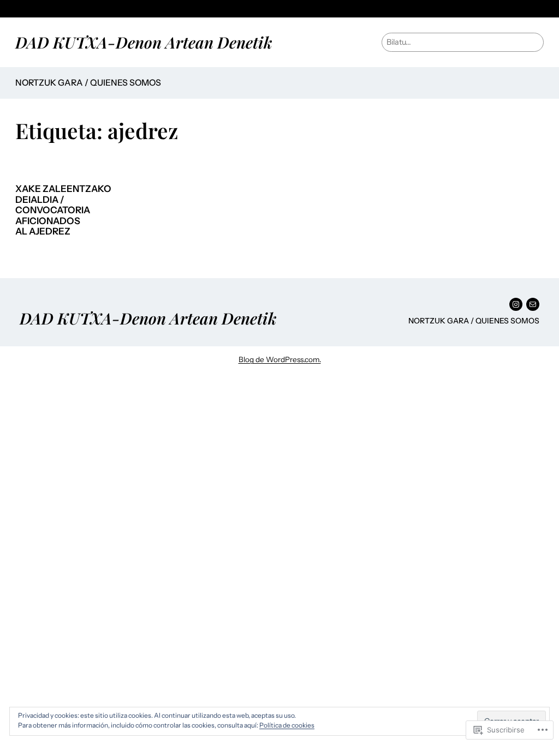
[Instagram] (515, 304)
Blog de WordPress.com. (280, 359)
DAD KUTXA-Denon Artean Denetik (143, 42)
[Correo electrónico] (532, 304)
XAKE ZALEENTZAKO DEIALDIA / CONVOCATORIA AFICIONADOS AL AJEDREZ (63, 210)
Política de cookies (286, 725)
